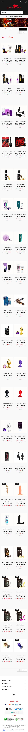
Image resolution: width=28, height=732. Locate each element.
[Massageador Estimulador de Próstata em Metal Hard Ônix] (7, 621)
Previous (2, 22)
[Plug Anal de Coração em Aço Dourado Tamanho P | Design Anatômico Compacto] (20, 336)
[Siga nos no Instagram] (14, 694)
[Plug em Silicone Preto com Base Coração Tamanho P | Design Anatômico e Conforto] (7, 399)
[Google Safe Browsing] (19, 719)
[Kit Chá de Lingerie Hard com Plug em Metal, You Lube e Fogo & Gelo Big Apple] (7, 117)
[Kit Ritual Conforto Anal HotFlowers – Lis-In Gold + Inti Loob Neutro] (20, 84)
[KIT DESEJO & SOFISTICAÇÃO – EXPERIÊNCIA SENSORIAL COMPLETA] (7, 180)
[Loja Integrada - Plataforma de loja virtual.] (18, 729)
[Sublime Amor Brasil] (14, 6)
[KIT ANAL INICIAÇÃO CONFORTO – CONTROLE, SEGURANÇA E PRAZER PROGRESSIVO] (20, 210)
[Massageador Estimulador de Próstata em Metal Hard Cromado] (7, 588)
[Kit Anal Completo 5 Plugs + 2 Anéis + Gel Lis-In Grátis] (20, 147)
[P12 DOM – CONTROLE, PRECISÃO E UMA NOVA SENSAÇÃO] (20, 525)
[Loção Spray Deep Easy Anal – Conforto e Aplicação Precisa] (7, 336)
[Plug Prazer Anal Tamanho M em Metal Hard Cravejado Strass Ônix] (7, 558)
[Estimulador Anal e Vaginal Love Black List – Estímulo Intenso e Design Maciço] (7, 462)
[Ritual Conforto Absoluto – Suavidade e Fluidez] (20, 273)
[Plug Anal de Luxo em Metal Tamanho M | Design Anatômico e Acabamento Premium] (7, 432)
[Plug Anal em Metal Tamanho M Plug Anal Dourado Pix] (7, 651)
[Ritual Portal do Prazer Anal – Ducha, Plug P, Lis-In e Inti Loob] (20, 54)
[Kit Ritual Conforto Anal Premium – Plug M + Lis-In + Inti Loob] (7, 84)
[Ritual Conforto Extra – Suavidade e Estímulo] (7, 273)
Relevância (5, 28)
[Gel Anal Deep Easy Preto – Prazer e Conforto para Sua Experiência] (20, 432)
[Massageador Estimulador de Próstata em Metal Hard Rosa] (20, 621)
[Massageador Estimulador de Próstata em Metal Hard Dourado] (20, 588)
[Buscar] (19, 12)
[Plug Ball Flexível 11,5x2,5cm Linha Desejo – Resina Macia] (7, 495)
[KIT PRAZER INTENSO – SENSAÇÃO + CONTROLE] (20, 180)
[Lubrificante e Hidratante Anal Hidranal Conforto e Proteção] (7, 525)
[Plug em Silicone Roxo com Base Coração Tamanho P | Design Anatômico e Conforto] (20, 369)
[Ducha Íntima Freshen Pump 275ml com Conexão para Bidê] (7, 147)
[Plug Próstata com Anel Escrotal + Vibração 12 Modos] (20, 117)
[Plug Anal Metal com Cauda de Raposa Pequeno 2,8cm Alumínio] (20, 306)
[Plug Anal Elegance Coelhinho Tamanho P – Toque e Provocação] (7, 243)
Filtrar (23, 29)
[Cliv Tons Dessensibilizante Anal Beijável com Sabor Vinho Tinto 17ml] (7, 306)
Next (26, 22)
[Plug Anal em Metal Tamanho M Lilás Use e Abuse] (20, 651)
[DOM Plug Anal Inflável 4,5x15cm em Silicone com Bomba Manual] (20, 462)
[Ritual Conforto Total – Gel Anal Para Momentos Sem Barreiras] (20, 243)
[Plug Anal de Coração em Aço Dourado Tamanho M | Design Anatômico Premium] (7, 369)
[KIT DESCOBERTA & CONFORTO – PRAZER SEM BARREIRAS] (7, 210)
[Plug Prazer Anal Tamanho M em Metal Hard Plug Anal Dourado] (20, 558)
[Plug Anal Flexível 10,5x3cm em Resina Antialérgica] (20, 495)
